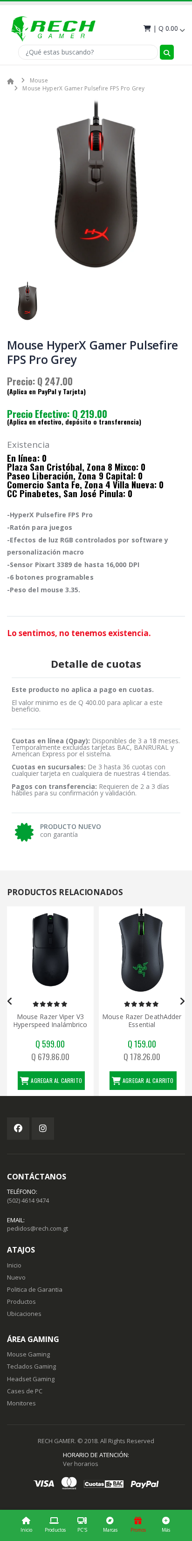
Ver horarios (80, 1463)
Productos (55, 1530)
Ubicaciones (24, 1313)
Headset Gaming (31, 1379)
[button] (163, 28)
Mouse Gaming (28, 1354)
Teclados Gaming (31, 1366)
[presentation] (10, 1001)
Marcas (110, 1530)
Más (166, 1530)
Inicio (26, 1530)
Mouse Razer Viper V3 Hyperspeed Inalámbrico (50, 1020)
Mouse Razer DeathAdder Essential (141, 1020)
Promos (138, 1530)
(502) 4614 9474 (28, 1200)
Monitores (21, 1403)
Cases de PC (24, 1391)
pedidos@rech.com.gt (37, 1228)
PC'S (82, 1530)
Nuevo (16, 1277)
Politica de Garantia (34, 1289)
